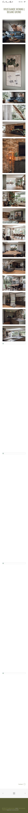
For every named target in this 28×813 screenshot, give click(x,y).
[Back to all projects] (14, 793)
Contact (21, 784)
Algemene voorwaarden (13, 809)
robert (16, 808)
